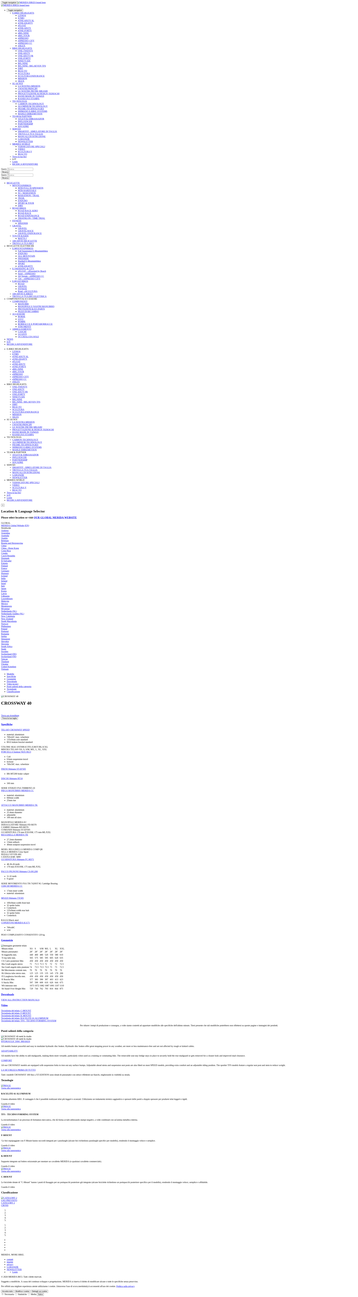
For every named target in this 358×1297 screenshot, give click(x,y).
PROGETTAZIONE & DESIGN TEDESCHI (38, 93)
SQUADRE (23, 126)
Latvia (4, 593)
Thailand (5, 661)
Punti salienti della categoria (19, 686)
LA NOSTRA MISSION (29, 86)
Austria (4, 538)
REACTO (22, 71)
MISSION (22, 78)
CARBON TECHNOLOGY (31, 103)
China (3, 545)
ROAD (21, 284)
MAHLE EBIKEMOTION (30, 114)
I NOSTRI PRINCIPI (27, 88)
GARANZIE (24, 139)
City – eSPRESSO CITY (29, 278)
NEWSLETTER (25, 141)
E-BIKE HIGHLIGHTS (23, 13)
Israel (3, 583)
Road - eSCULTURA (27, 291)
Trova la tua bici (19, 156)
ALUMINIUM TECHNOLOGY (33, 106)
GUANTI (22, 334)
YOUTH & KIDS (20, 236)
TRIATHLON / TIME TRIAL (31, 218)
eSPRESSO (23, 38)
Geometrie (11, 679)
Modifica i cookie (22, 1291)
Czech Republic (8, 556)
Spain (3, 649)
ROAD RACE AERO (28, 210)
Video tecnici (12, 684)
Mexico (4, 603)
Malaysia (5, 601)
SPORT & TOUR (26, 203)
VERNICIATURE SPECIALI (31, 146)
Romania (5, 634)
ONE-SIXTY (24, 53)
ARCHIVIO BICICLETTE (24, 241)
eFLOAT (22, 25)
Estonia (4, 563)
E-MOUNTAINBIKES (22, 248)
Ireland (4, 581)
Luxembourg (7, 598)
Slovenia (5, 644)
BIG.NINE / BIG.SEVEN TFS (32, 66)
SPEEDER (23, 223)
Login (15, 161)
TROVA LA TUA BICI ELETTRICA (29, 296)
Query (4, 169)
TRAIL (21, 198)
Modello (10, 674)
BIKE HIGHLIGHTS (22, 48)
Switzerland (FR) (8, 656)
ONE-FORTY (24, 58)
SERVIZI (16, 129)
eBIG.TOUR (24, 35)
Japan (3, 588)
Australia (5, 535)
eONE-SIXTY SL (26, 20)
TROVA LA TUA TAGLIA (30, 134)
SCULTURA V (25, 151)
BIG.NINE (23, 63)
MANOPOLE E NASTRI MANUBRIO (36, 306)
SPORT (21, 263)
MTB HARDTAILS (27, 190)
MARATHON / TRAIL (28, 195)
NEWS (10, 339)
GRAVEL (16, 226)
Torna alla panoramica (11, 1088)
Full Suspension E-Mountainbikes (33, 251)
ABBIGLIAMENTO (21, 329)
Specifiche (11, 676)
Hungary (5, 573)
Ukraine (4, 664)
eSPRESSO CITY (26, 40)
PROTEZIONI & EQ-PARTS (31, 309)
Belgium (5, 540)
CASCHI (22, 331)
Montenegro (6, 606)
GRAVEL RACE (26, 231)
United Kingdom (8, 666)
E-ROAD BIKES (20, 281)
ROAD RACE (24, 213)
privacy (10, 1264)
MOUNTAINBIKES (21, 185)
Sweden (4, 651)
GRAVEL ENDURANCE (30, 233)
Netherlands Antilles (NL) (12, 614)
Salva (40, 1294)
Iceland (4, 576)
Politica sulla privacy (125, 1286)
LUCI (20, 319)
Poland (4, 629)
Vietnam (5, 669)
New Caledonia (8, 616)
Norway (4, 624)
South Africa (6, 646)
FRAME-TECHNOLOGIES (31, 109)
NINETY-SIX (24, 61)
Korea (4, 591)
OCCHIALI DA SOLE (28, 336)
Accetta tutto (7, 1291)
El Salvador (6, 561)
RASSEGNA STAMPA (28, 98)
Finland (4, 566)
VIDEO (21, 149)
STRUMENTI (24, 326)
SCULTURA (24, 73)
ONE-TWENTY (25, 51)
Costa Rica (6, 551)
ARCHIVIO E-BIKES (22, 294)
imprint (10, 1262)
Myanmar (5, 608)
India (3, 578)
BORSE (21, 316)
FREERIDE (23, 258)
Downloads (12, 681)
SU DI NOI (17, 83)
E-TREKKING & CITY (23, 268)
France (4, 568)
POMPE (21, 321)
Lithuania (5, 596)
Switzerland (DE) (9, 654)
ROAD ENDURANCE (28, 215)
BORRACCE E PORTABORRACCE (35, 324)
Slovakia (5, 641)
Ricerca (5, 172)
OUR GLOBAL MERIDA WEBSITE (55, 517)
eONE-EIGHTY (25, 23)
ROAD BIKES (19, 208)
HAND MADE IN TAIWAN (31, 96)
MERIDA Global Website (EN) (15, 525)
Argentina (5, 533)
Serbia (4, 636)
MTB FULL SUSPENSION (30, 188)
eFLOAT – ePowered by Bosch (32, 271)
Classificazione (13, 691)
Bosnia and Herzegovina (12, 543)
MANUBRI (23, 304)
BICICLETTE (13, 183)
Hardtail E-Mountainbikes (29, 261)
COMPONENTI (19, 301)
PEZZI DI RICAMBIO (28, 311)
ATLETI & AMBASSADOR (31, 119)
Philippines (6, 626)
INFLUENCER (25, 121)
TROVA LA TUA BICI (23, 243)
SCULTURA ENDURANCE (31, 76)
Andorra (5, 530)
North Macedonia (9, 621)
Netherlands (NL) (9, 611)
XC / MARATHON (27, 193)
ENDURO (23, 200)
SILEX (21, 81)
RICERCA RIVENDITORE (25, 164)
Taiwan (4, 659)
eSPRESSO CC (25, 43)
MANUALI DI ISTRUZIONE (32, 136)
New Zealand (7, 619)
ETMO (21, 18)
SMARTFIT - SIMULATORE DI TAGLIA (37, 131)
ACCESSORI (18, 314)
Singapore (5, 639)
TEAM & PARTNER (22, 116)
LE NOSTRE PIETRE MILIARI (33, 91)
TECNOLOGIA (19, 101)
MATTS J (22, 238)
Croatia (4, 553)
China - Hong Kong (10, 548)
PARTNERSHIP (25, 124)
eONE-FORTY (25, 30)
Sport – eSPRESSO (27, 273)
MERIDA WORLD (21, 144)
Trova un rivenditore (10, 715)
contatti (10, 1259)
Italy (3, 586)
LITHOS (22, 15)
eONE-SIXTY (24, 28)
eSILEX (21, 46)
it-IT (9, 495)
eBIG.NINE (23, 33)
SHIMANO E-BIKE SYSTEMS (32, 111)
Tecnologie (12, 689)
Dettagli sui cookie (39, 1291)
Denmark (5, 558)
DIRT (20, 68)
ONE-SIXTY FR (25, 56)
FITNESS (16, 221)
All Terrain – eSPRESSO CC (31, 276)
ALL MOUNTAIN (26, 256)
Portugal (5, 631)
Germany (5, 571)
